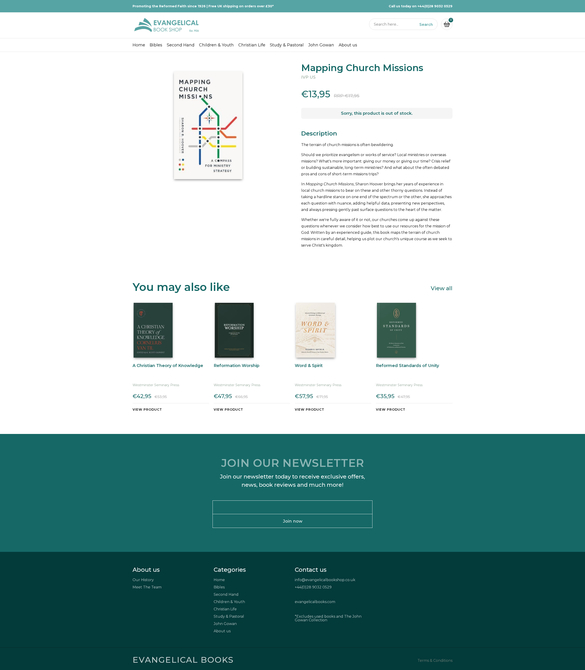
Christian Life (251, 45)
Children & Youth (216, 45)
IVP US (308, 77)
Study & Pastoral (287, 45)
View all (441, 288)
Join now (292, 521)
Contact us (311, 570)
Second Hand (180, 45)
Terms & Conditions (434, 660)
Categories (230, 570)
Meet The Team (147, 587)
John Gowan (321, 45)
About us (348, 45)
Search (426, 25)
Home (139, 45)
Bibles (156, 45)
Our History (143, 580)
